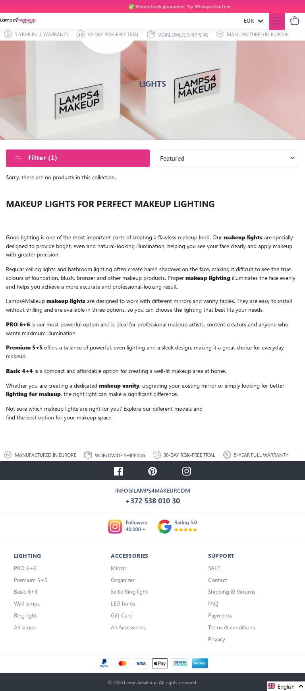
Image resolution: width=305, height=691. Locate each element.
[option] (152, 6)
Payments (220, 615)
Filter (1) (42, 157)
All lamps (25, 627)
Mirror (118, 568)
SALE (214, 568)
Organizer (123, 580)
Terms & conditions (231, 627)
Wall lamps (27, 603)
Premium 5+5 (31, 580)
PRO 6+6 (25, 568)
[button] (286, 686)
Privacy (216, 639)
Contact (217, 580)
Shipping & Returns (231, 591)
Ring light (25, 615)
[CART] (294, 21)
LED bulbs (123, 603)
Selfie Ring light (129, 591)
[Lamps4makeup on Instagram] (186, 471)
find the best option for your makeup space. (59, 417)
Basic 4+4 (26, 591)
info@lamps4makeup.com (152, 490)
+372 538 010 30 (152, 500)
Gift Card (122, 615)
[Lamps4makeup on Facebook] (118, 471)
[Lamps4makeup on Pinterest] (152, 471)
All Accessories (128, 627)
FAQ (213, 603)
